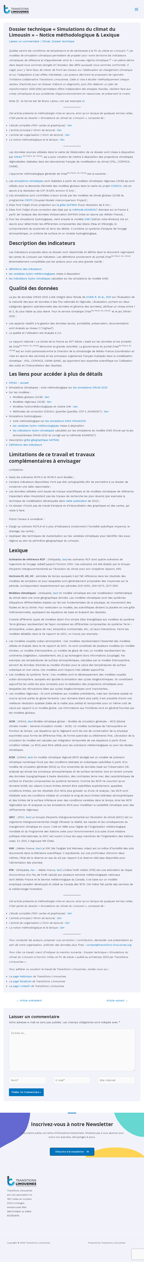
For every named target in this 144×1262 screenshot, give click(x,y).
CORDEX (116, 186)
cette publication (76, 501)
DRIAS (18, 156)
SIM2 (87, 219)
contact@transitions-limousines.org (108, 944)
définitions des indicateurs (25, 269)
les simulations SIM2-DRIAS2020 (65, 421)
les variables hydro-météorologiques (32, 273)
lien (69, 125)
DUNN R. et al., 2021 (99, 297)
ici (83, 101)
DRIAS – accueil (19, 382)
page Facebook (22, 981)
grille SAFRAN (68, 205)
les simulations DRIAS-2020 (90, 387)
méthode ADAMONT (85, 209)
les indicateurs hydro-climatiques (29, 278)
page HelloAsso (22, 976)
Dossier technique (63, 41)
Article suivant (117, 1000)
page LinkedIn (21, 986)
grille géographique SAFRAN (41, 440)
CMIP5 (29, 200)
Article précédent (29, 1000)
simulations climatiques (28, 181)
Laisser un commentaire (24, 41)
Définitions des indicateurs (25, 444)
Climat (46, 41)
